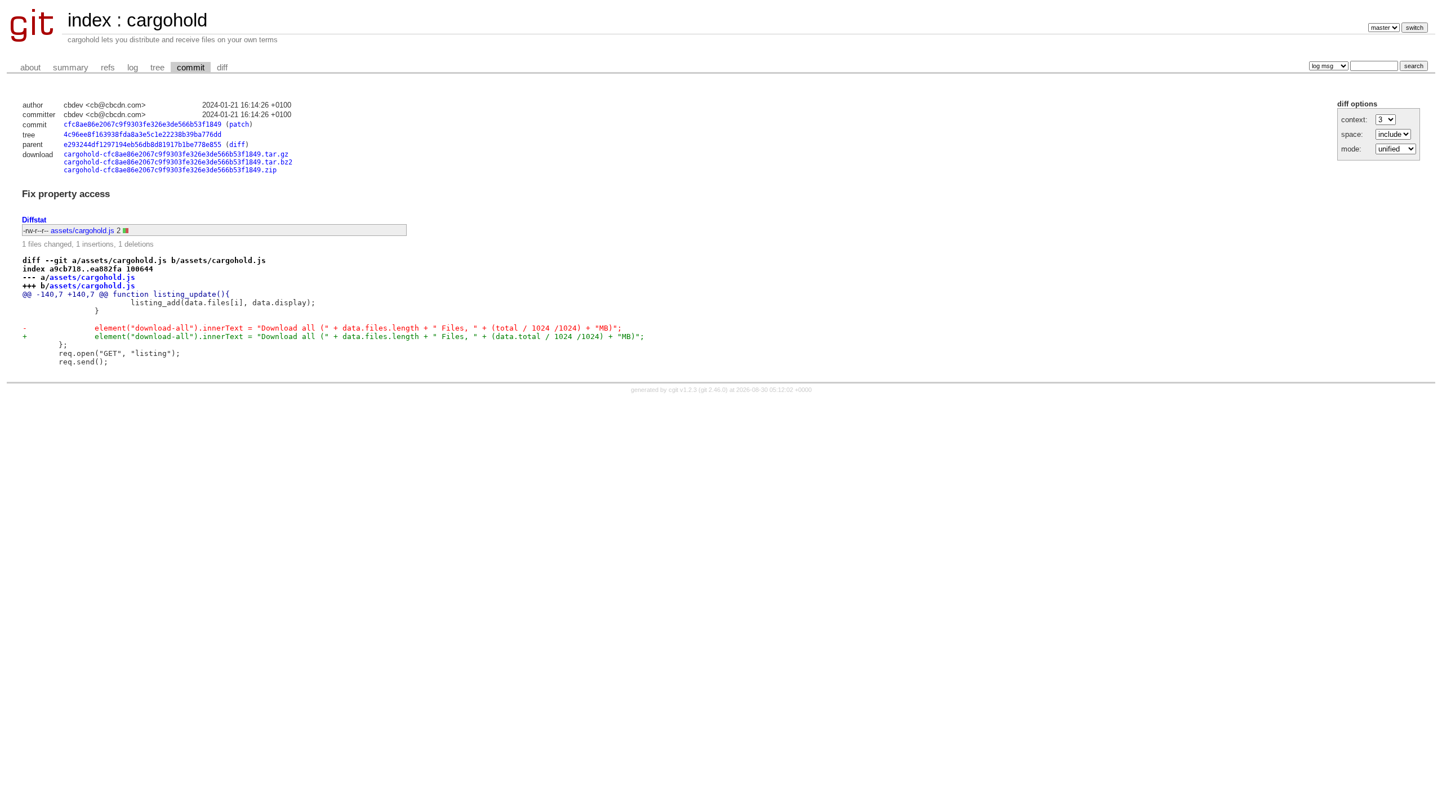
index (90, 20)
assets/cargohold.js (82, 230)
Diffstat (34, 220)
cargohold (167, 20)
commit (190, 67)
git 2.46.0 (713, 389)
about (30, 67)
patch (239, 124)
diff (222, 67)
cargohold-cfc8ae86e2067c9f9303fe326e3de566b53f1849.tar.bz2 (178, 162)
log (132, 67)
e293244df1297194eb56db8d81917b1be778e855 (142, 145)
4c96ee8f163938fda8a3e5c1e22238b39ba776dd (142, 135)
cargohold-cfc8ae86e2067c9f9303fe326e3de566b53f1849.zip (170, 170)
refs (108, 67)
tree (157, 67)
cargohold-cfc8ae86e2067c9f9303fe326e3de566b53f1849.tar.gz (176, 154)
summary (70, 67)
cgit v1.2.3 (683, 389)
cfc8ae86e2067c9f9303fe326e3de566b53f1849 (142, 124)
